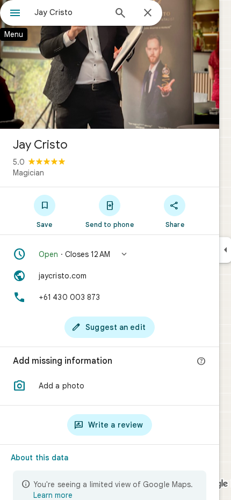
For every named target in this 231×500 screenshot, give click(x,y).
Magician (28, 173)
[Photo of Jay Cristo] (109, 64)
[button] (109, 254)
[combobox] (69, 12)
